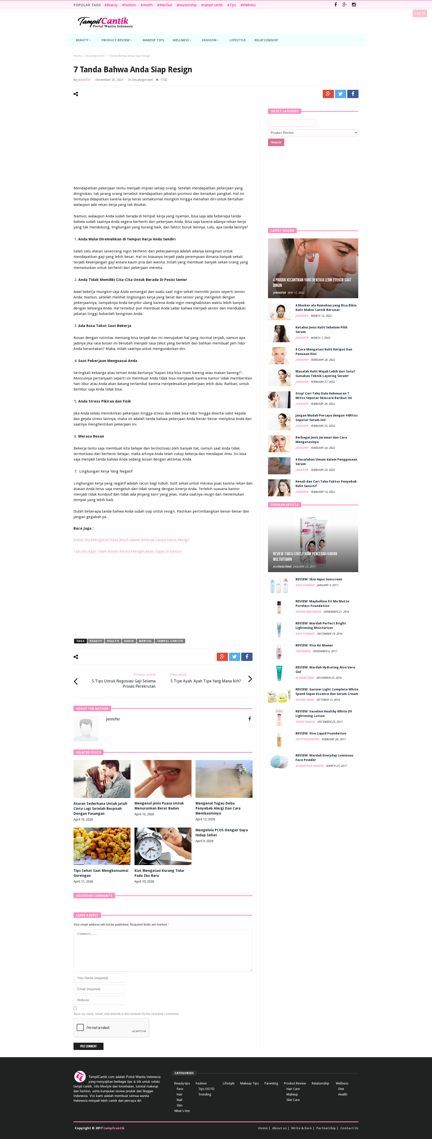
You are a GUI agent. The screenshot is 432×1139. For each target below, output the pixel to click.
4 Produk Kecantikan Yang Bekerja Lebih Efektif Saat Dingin (312, 282)
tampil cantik (213, 5)
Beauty (112, 5)
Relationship (320, 1083)
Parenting (271, 1083)
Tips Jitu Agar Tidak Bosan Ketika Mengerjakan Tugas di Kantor (128, 551)
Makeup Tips (249, 1083)
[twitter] (340, 94)
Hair (179, 1094)
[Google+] (344, 5)
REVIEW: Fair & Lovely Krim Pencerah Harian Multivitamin (305, 556)
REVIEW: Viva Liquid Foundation (321, 733)
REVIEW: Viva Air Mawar (314, 645)
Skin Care (293, 1100)
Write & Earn (301, 1128)
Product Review (295, 1083)
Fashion (130, 5)
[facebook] (352, 94)
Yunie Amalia (306, 721)
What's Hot (182, 1111)
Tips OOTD (206, 1089)
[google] (328, 94)
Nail (179, 1100)
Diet (341, 1089)
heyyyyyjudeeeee (308, 739)
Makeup (292, 1094)
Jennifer (84, 80)
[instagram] (353, 5)
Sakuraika (303, 651)
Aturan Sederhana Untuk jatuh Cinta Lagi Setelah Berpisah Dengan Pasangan (100, 809)
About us (279, 1128)
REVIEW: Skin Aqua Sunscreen (319, 579)
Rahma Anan (305, 699)
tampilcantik (113, 1128)
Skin (179, 1105)
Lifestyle (228, 1083)
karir (129, 641)
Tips (233, 5)
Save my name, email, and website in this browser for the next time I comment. (126, 1014)
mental (145, 641)
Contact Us (349, 1128)
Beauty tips (182, 1083)
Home (78, 56)
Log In (420, 13)
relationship (188, 5)
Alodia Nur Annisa (310, 766)
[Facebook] (335, 5)
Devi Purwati (305, 585)
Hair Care (293, 1089)
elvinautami (282, 566)
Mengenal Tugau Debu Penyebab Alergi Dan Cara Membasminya (218, 808)
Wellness (249, 5)
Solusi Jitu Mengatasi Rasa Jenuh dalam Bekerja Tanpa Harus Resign (131, 540)
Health (148, 5)
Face (180, 1089)
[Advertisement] (163, 144)
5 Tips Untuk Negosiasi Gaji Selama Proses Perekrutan (124, 681)
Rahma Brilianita (309, 611)
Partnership (326, 1128)
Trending (204, 1094)
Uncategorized (94, 56)
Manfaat (166, 5)
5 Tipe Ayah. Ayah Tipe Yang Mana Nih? (205, 678)
